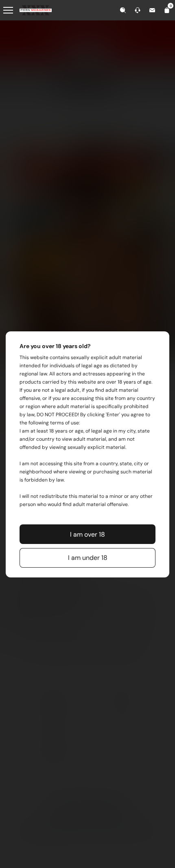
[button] (87, 534)
